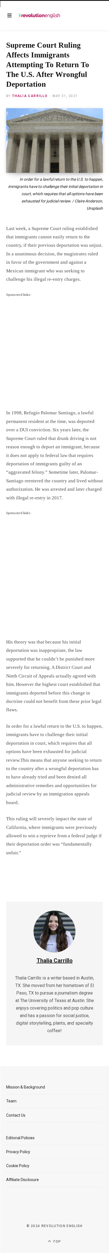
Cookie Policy (17, 1166)
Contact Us (15, 1115)
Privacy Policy (18, 1152)
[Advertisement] (54, 351)
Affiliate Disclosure (22, 1179)
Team (11, 1101)
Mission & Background (25, 1087)
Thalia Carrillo (30, 96)
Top (56, 1242)
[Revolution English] (39, 15)
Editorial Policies (20, 1138)
